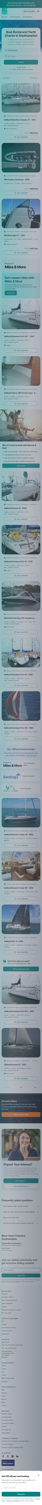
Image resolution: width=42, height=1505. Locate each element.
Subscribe (21, 1494)
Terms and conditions (13, 1501)
